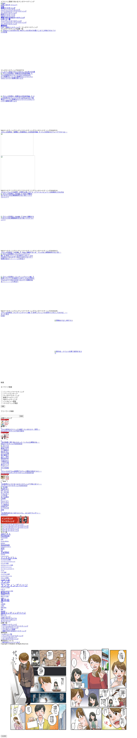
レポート (3, 589)
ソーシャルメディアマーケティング (13, 11)
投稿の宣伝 (3, 607)
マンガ (5, 581)
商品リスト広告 (5, 596)
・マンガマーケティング (9, 628)
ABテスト (6, 534)
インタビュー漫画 (9, 401)
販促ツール (3, 614)
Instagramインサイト (6, 546)
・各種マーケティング (9, 624)
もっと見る (5, 314)
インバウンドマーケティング (11, 21)
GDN (2, 539)
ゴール (2, 570)
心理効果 (3, 604)
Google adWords (5, 541)
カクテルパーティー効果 (7, 565)
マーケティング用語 (10, 403)
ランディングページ (14, 585)
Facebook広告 (4, 537)
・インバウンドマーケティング (12, 636)
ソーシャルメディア (10, 394)
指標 (2, 609)
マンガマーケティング (9, 13)
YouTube (3, 554)
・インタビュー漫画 (8, 629)
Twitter (5, 552)
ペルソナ (5, 579)
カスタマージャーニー (6, 566)
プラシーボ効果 (5, 577)
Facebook (5, 536)
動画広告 (5, 593)
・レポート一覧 (6, 634)
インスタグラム (9, 558)
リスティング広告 (5, 587)
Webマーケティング (8, 16)
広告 (2, 602)
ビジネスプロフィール (6, 576)
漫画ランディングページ (13, 613)
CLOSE (4, 736)
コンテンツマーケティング (10, 9)
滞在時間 (3, 611)
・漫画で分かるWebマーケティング (13, 631)
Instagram (5, 545)
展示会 (5, 600)
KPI (2, 548)
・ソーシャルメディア (9, 637)
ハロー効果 (3, 572)
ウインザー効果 (5, 563)
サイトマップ (5, 621)
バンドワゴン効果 (5, 574)
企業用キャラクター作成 (7, 591)
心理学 (2, 605)
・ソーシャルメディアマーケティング (14, 626)
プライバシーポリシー (9, 620)
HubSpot (3, 543)
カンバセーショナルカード (7, 568)
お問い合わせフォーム (9, 618)
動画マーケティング (8, 14)
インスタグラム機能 (6, 559)
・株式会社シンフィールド (10, 642)
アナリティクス (5, 556)
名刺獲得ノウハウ (5, 594)
